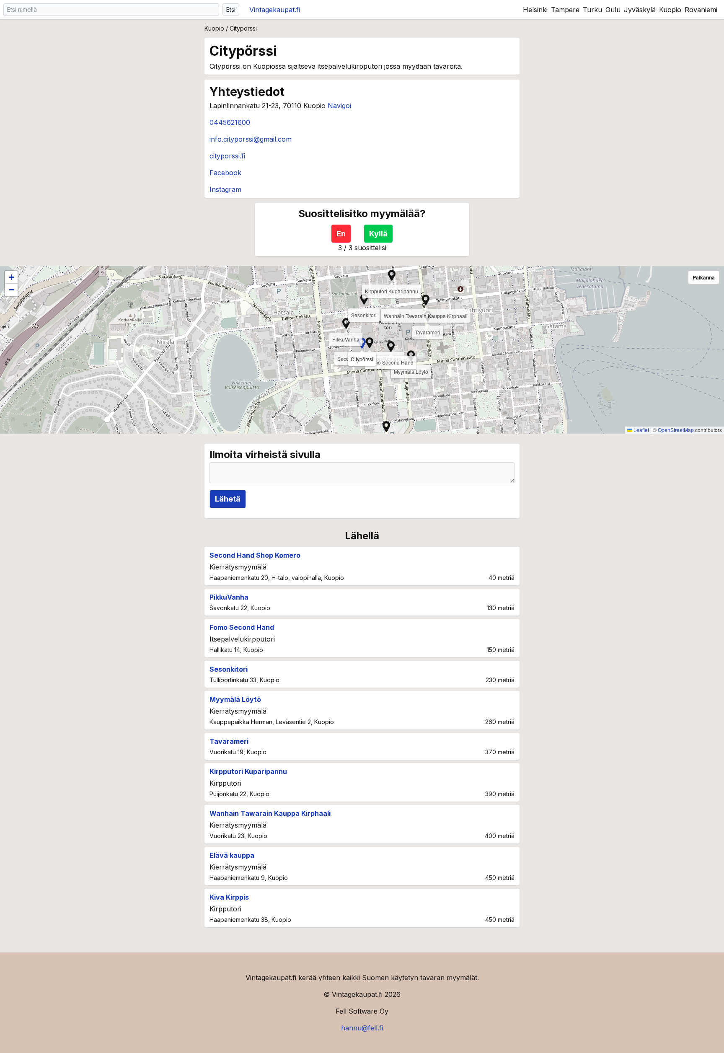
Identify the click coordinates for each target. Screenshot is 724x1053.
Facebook (225, 172)
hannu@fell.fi (362, 1028)
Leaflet (640, 429)
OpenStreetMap (676, 429)
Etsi (230, 9)
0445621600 (229, 122)
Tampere (565, 9)
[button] (425, 300)
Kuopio (670, 9)
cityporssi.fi (227, 156)
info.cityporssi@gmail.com (250, 139)
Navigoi (339, 105)
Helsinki (535, 9)
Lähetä (227, 498)
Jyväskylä (640, 9)
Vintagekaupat (274, 9)
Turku (592, 9)
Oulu (613, 9)
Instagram (225, 189)
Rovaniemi (701, 9)
